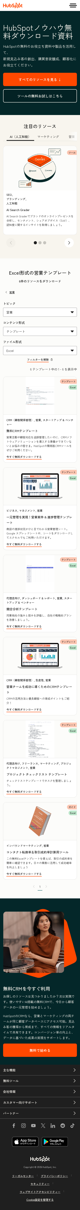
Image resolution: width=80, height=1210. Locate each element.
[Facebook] (14, 1126)
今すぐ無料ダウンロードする (24, 457)
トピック (9, 303)
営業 (12, 292)
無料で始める (40, 1050)
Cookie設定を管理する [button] (40, 1200)
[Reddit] (63, 1126)
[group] (40, 190)
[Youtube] (33, 1126)
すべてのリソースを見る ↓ (40, 79)
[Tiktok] (72, 1126)
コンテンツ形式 (14, 322)
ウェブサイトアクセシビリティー (40, 1192)
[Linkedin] (53, 1126)
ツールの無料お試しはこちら (40, 95)
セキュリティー (40, 1184)
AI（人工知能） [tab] (20, 136)
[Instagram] (23, 1126)
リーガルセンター (23, 1176)
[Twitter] (43, 1126)
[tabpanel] (40, 198)
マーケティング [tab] (48, 136)
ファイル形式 (12, 341)
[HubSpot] (13, 5)
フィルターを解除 (38, 359)
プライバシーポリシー (54, 1176)
